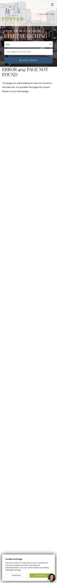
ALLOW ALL (40, 575)
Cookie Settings (13, 559)
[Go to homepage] (20, 13)
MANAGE (16, 575)
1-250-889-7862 (46, 14)
